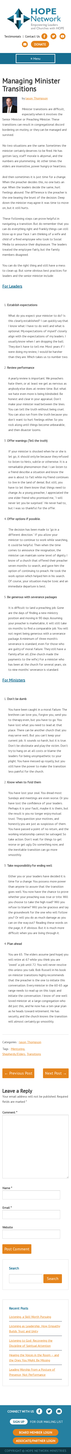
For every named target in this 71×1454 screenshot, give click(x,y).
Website (7, 1227)
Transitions (34, 1054)
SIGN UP (18, 1422)
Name (7, 1188)
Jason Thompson (36, 98)
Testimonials (12, 36)
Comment (9, 1112)
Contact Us (32, 36)
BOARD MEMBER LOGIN (35, 1432)
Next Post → (56, 1073)
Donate (40, 44)
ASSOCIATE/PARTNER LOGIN (35, 1441)
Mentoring (17, 1049)
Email (7, 1208)
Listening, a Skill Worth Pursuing (30, 1317)
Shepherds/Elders (13, 1054)
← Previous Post (18, 1073)
